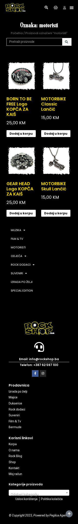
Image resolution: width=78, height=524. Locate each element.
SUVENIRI (17, 273)
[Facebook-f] (35, 373)
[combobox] (39, 493)
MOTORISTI (18, 247)
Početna (17, 33)
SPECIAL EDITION (22, 291)
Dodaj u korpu (21, 133)
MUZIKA (16, 230)
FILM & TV (17, 239)
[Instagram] (43, 373)
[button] (46, 7)
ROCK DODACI (21, 265)
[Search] (67, 42)
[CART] (56, 8)
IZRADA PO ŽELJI (21, 282)
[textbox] (39, 494)
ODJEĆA (16, 256)
